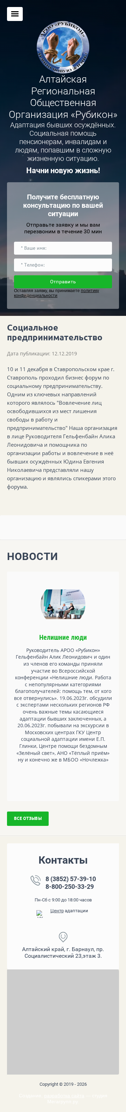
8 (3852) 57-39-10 (71, 879)
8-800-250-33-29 (70, 886)
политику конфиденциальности (56, 293)
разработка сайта (64, 1095)
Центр (57, 910)
